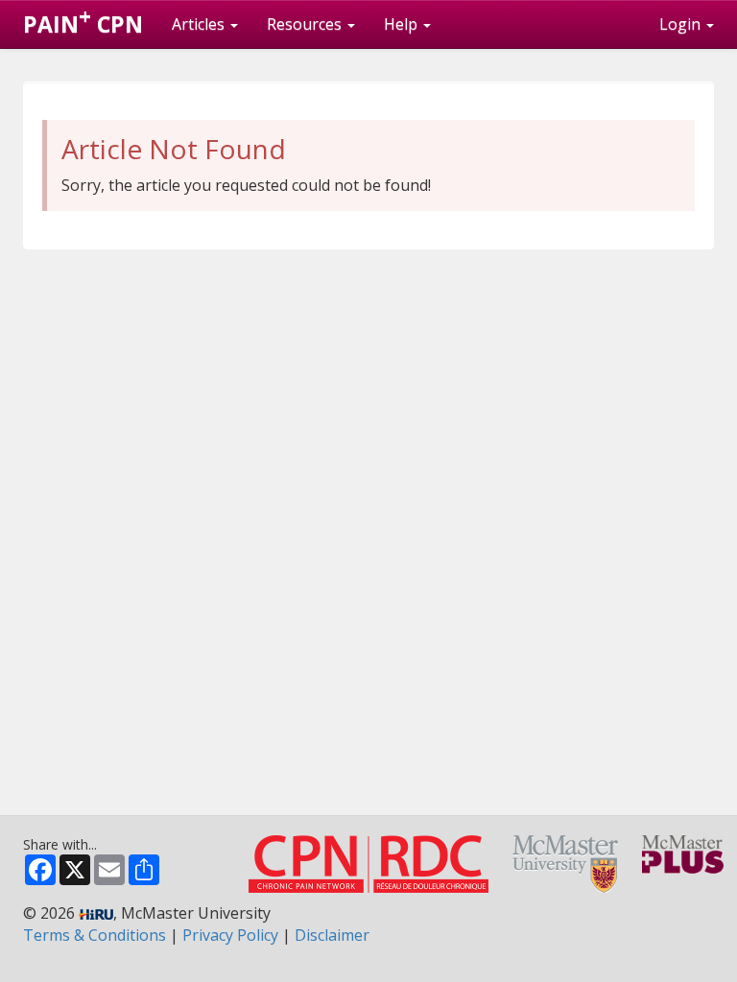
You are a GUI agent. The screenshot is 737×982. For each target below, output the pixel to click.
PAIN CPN (83, 20)
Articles (200, 24)
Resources (306, 24)
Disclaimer (332, 935)
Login (681, 24)
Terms (94, 935)
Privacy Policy (230, 935)
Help (402, 24)
